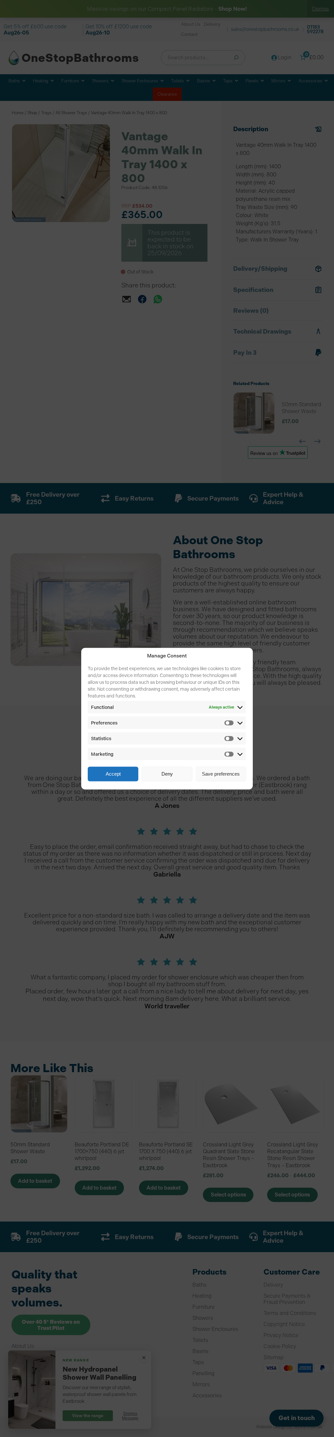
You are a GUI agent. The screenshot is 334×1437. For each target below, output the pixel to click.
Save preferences (221, 774)
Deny (167, 774)
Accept (113, 774)
